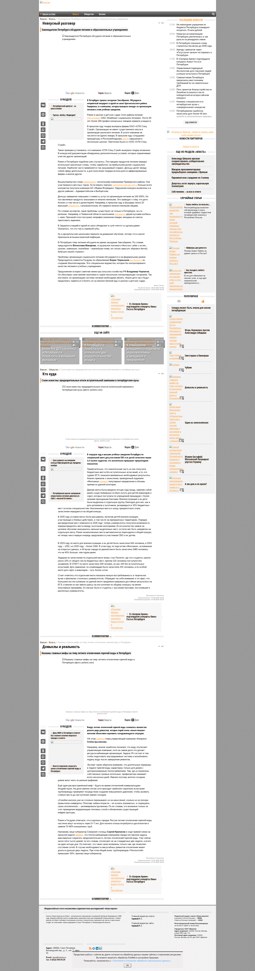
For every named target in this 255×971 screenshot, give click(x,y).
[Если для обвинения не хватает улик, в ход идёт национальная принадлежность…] (176, 280)
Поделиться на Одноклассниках (43, 124)
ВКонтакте (97, 948)
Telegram (93, 948)
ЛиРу (100, 948)
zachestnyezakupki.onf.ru (124, 185)
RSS (90, 948)
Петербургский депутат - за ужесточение (63, 107)
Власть (76, 14)
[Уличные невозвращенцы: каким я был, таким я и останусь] (176, 484)
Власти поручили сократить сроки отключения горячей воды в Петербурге (66, 768)
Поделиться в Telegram (43, 141)
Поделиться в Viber (43, 135)
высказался (136, 260)
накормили (120, 214)
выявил (104, 481)
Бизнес (102, 14)
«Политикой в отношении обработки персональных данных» (141, 960)
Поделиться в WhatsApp (43, 129)
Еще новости (191, 122)
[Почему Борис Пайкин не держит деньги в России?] (176, 256)
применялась (90, 182)
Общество (89, 14)
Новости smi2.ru (191, 146)
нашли (125, 138)
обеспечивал (93, 118)
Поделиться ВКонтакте (43, 105)
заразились (74, 205)
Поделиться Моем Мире (43, 114)
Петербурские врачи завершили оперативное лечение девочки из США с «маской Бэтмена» (65, 496)
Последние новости (191, 20)
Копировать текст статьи (43, 147)
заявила (100, 738)
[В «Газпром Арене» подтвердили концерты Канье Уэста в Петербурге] (117, 307)
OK (127, 965)
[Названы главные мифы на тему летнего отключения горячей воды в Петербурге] (176, 387)
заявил (79, 835)
